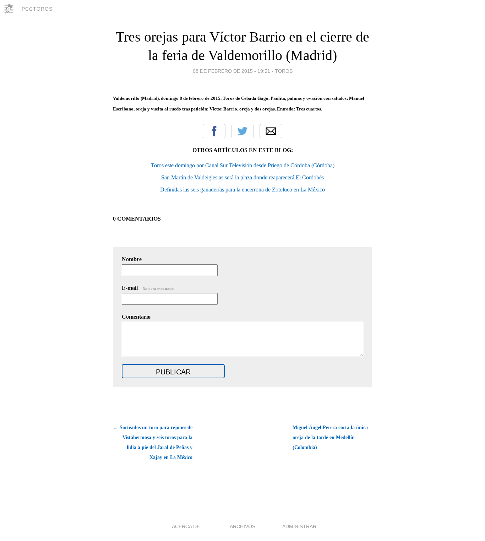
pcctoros (37, 9)
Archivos (242, 526)
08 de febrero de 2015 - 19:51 (231, 71)
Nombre (132, 259)
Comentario (136, 317)
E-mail (148, 288)
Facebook (214, 131)
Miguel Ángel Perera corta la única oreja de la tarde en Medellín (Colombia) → (330, 437)
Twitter (242, 131)
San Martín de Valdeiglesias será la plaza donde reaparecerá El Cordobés (242, 177)
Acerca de (186, 526)
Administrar (299, 526)
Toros (284, 71)
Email (271, 131)
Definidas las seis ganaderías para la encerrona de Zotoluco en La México (242, 189)
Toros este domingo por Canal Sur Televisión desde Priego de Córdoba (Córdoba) (242, 165)
